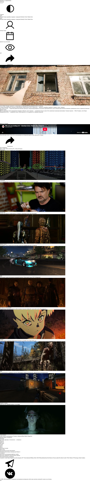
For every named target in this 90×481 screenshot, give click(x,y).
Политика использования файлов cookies (9, 454)
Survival (11, 148)
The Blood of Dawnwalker (53, 457)
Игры (1, 148)
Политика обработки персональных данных (10, 455)
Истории (20, 148)
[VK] (45, 474)
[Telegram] (45, 464)
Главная (2, 14)
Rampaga (2, 1)
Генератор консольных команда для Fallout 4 (10, 451)
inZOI (30, 457)
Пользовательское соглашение (7, 456)
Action (16, 148)
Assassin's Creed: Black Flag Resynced (8, 457)
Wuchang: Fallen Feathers (79, 457)
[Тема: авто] (10, 9)
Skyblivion (45, 457)
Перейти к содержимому (5, 0)
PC (13, 148)
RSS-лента (2, 449)
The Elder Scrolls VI (63, 457)
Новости (2, 442)
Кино (1, 445)
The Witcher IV (71, 457)
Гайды (1, 444)
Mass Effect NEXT (36, 457)
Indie (1, 15)
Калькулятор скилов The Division (7, 450)
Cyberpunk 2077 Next (21, 457)
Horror (7, 148)
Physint (41, 457)
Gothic (27, 457)
